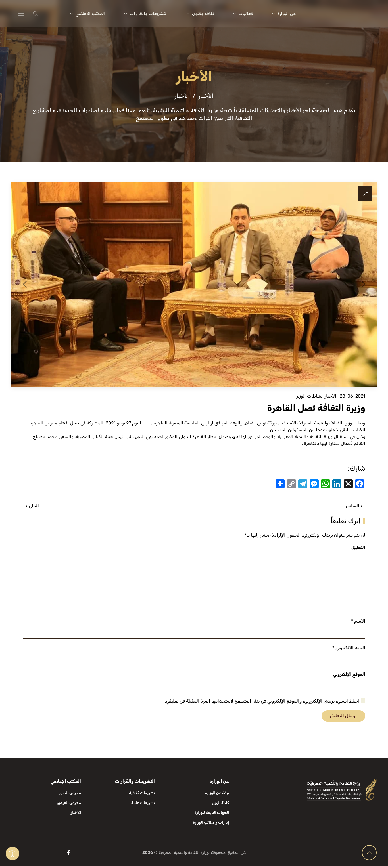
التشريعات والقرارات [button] (149, 13)
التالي (34, 505)
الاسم (358, 621)
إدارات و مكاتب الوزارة (211, 822)
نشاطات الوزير (309, 396)
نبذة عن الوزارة (217, 793)
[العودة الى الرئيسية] (344, 13)
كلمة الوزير (220, 802)
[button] (47, 13)
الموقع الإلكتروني (349, 674)
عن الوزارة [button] (286, 13)
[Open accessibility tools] (12, 853)
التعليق (358, 547)
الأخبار (330, 396)
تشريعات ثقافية (142, 793)
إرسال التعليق (343, 715)
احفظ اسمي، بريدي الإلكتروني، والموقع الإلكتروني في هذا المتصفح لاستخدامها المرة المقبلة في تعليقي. (263, 701)
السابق (352, 505)
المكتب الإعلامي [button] (90, 13)
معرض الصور (70, 793)
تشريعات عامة (143, 802)
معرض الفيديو (69, 802)
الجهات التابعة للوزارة (212, 812)
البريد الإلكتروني (348, 647)
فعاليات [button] (245, 13)
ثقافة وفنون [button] (203, 13)
